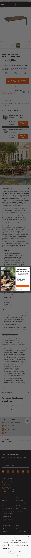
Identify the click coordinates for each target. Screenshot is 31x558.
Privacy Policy (7, 548)
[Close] (29, 537)
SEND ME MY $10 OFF (22, 285)
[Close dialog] (29, 268)
